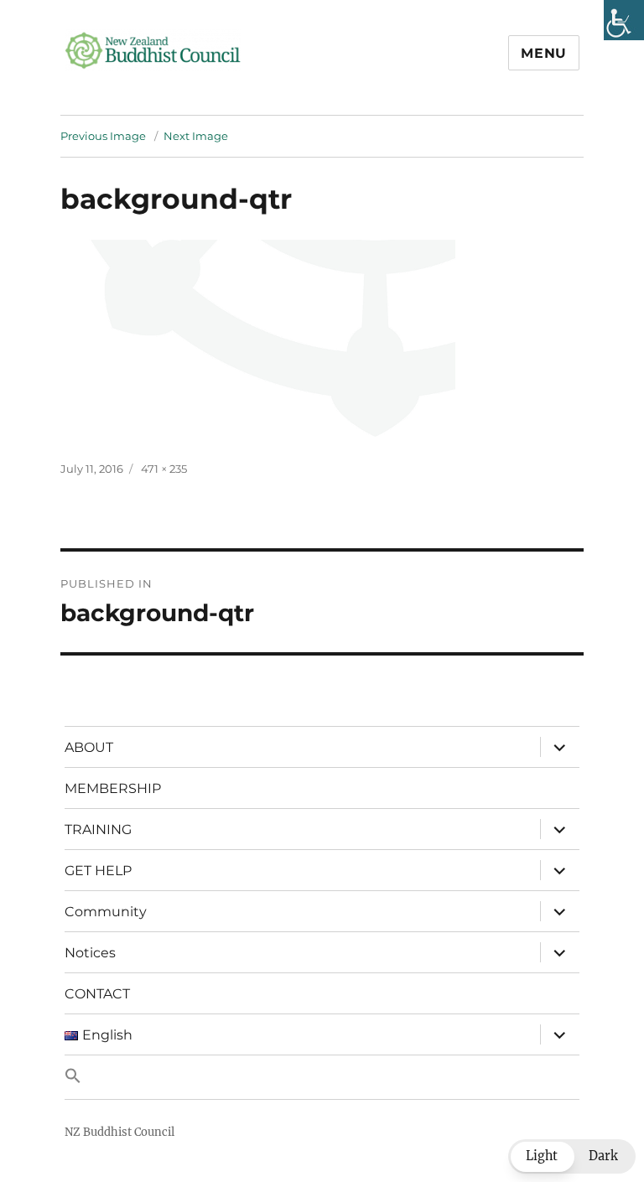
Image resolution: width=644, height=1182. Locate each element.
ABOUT (89, 747)
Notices (90, 953)
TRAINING (98, 829)
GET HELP (98, 871)
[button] (322, 1077)
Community (106, 912)
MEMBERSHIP (113, 788)
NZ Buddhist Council (119, 1132)
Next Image (196, 136)
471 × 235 (164, 468)
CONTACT (97, 994)
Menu (544, 53)
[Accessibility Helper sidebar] (624, 20)
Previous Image (103, 136)
